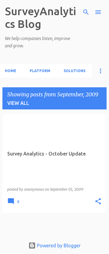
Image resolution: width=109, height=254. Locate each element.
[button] (98, 202)
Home (10, 71)
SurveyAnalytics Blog (40, 17)
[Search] (86, 12)
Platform (40, 71)
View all (18, 103)
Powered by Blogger (58, 245)
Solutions (74, 71)
